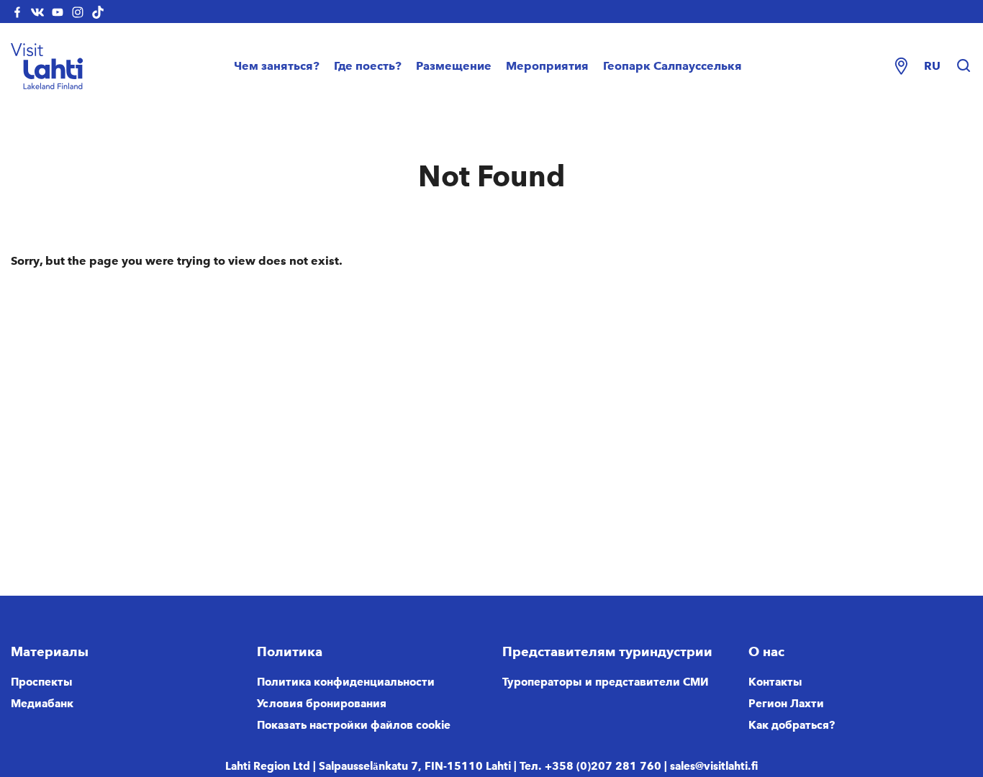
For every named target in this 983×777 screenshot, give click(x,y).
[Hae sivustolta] (963, 66)
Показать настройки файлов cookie (353, 725)
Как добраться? (791, 725)
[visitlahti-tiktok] (97, 11)
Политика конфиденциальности (346, 682)
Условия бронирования (321, 703)
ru (932, 66)
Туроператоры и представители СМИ (605, 682)
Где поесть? (368, 66)
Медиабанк (42, 703)
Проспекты (42, 682)
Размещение (453, 66)
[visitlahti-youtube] (57, 11)
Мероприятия (547, 66)
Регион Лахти (786, 703)
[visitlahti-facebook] (17, 11)
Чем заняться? (277, 66)
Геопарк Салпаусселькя (672, 66)
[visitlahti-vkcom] (37, 11)
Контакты (775, 682)
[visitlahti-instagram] (77, 11)
